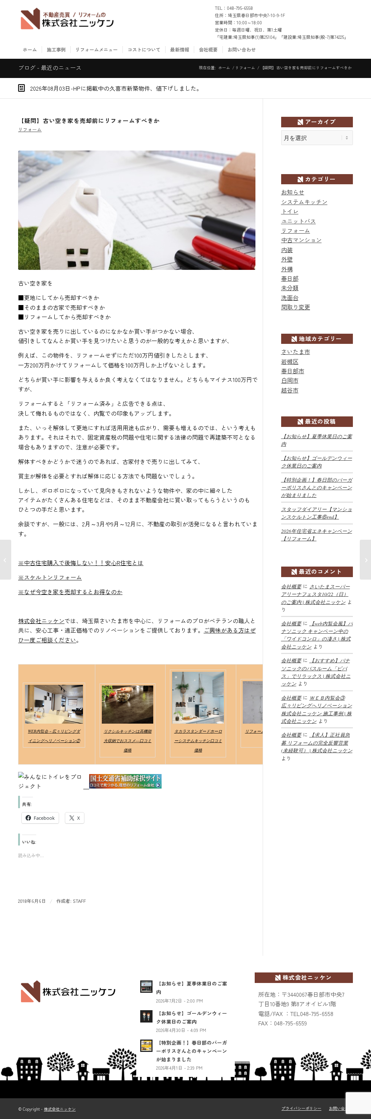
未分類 (290, 287)
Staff (79, 900)
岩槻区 (290, 361)
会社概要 (291, 586)
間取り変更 (295, 307)
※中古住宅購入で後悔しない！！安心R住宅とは (80, 562)
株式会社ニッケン (41, 620)
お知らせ (292, 192)
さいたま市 (295, 351)
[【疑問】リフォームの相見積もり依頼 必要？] (5, 560)
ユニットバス (298, 221)
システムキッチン (304, 201)
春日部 (290, 278)
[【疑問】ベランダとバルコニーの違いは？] (365, 560)
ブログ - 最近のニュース (50, 67)
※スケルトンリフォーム (50, 577)
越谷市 (290, 390)
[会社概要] (136, 210)
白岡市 (290, 380)
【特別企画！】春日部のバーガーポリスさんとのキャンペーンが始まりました (316, 487)
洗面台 (290, 297)
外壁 (287, 259)
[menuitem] (30, 50)
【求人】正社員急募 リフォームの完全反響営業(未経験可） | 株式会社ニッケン (317, 742)
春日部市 (292, 370)
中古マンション (301, 239)
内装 (287, 249)
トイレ (290, 211)
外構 (287, 268)
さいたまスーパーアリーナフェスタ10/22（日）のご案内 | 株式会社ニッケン (315, 594)
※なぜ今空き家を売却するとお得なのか (70, 591)
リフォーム (30, 129)
